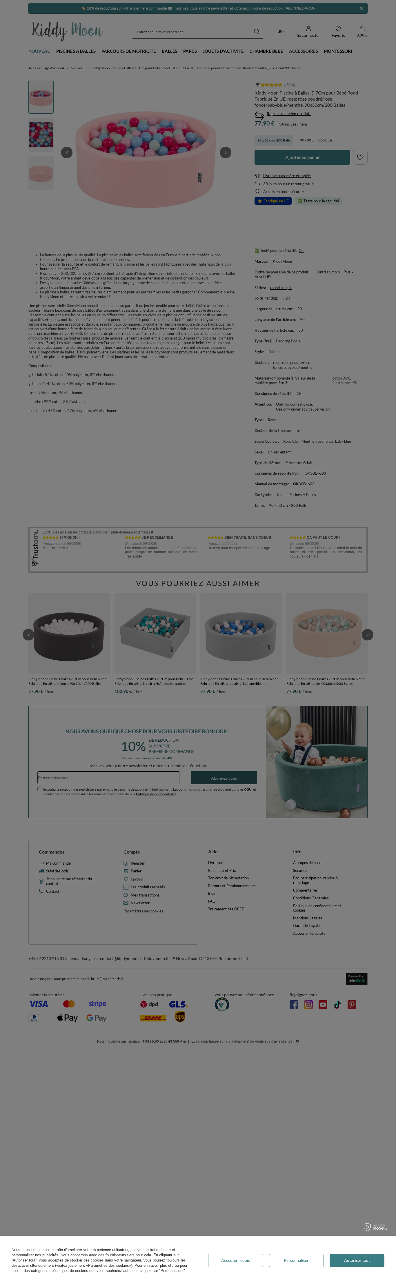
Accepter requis (235, 1260)
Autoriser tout (357, 1260)
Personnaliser (296, 1260)
